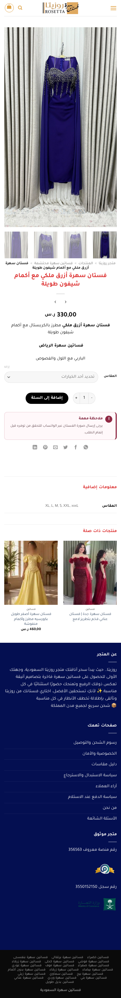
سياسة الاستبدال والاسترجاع (90, 775)
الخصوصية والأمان (99, 754)
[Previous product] (55, 303)
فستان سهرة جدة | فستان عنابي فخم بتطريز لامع (90, 616)
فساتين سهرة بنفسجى (30, 957)
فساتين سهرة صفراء (93, 965)
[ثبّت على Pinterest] (45, 448)
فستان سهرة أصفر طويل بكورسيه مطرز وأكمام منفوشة (31, 619)
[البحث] (20, 8)
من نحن (110, 808)
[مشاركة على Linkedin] (35, 448)
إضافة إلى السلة (47, 398)
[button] (113, 8)
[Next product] (65, 303)
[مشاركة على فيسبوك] (75, 448)
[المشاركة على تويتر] (65, 448)
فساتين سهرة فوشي (93, 961)
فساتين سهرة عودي (27, 965)
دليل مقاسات (104, 764)
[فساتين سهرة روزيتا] (60, 8)
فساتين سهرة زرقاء (26, 961)
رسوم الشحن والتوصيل (95, 743)
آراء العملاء (106, 786)
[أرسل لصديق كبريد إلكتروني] (55, 448)
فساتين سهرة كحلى (59, 961)
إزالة (7, 367)
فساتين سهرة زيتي (32, 974)
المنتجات (86, 264)
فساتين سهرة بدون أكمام (27, 970)
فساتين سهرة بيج (90, 974)
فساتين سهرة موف (59, 965)
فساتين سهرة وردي (62, 978)
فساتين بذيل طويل (60, 982)
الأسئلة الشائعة (102, 819)
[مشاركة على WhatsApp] (86, 448)
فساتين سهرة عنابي (29, 978)
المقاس (110, 376)
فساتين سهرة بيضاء (97, 970)
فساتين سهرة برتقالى (67, 957)
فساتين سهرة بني (93, 978)
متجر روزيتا (107, 264)
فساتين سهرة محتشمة (53, 264)
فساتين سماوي (61, 974)
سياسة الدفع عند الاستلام (92, 797)
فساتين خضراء (98, 957)
